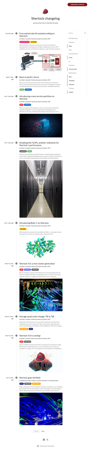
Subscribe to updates (77, 4)
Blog (70, 46)
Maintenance (72, 73)
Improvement (73, 69)
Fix (69, 61)
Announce (71, 42)
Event (70, 57)
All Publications (73, 38)
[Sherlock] (45, 12)
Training (71, 88)
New (70, 77)
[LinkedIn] (45, 439)
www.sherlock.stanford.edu (45, 23)
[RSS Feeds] (47, 439)
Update (71, 92)
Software (71, 84)
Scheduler (72, 80)
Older (43, 431)
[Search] (85, 33)
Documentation (73, 54)
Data (70, 50)
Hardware (72, 65)
